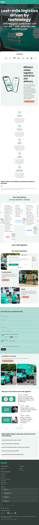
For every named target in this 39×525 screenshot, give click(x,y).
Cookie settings (19, 267)
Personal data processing (5, 479)
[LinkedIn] (1, 505)
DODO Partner (3, 474)
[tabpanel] (19, 188)
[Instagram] (10, 505)
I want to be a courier (7, 361)
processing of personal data (13, 346)
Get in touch (19, 34)
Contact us (20, 2)
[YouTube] (12, 505)
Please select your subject (4, 341)
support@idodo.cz (7, 493)
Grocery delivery (4, 468)
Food (2, 470)
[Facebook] (7, 505)
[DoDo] (3, 2)
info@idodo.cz (6, 489)
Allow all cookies (13, 264)
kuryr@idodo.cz (6, 497)
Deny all (25, 264)
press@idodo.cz (6, 501)
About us (2, 477)
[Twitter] (4, 505)
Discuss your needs (29, 101)
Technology (3, 475)
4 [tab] (20, 192)
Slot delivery (22, 470)
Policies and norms (4, 484)
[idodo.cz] (19, 463)
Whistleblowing (3, 482)
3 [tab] (19, 192)
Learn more (5, 280)
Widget (21, 468)
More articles (19, 428)
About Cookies (3, 480)
